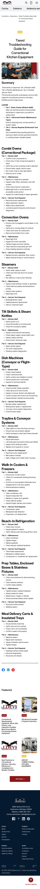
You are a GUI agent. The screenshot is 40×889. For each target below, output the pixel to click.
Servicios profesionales (28, 829)
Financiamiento (6, 839)
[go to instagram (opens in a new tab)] (18, 818)
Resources (13, 16)
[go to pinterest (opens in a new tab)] (28, 818)
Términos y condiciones (22, 866)
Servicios (4, 837)
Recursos (24, 853)
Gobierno (17, 8)
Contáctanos (25, 851)
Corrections (5, 16)
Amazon (4, 834)
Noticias (24, 856)
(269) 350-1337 (24, 812)
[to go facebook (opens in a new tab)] (13, 818)
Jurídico (14, 866)
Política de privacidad (4, 866)
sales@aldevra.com (28, 814)
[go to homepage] (21, 800)
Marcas (3, 829)
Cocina (5, 8)
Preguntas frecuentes (27, 859)
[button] (36, 2)
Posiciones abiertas (7, 848)
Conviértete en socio (27, 848)
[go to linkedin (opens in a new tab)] (23, 818)
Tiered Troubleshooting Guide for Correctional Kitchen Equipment (27, 18)
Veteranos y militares (7, 851)
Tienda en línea (6, 831)
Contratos (24, 834)
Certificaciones (26, 831)
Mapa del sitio (35, 866)
